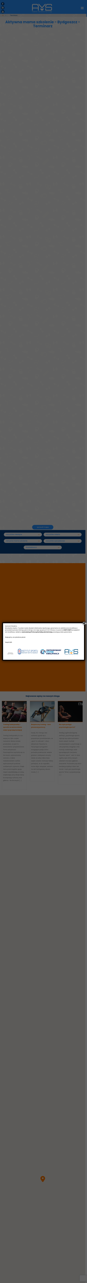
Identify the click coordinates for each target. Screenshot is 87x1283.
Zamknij (84, 623)
